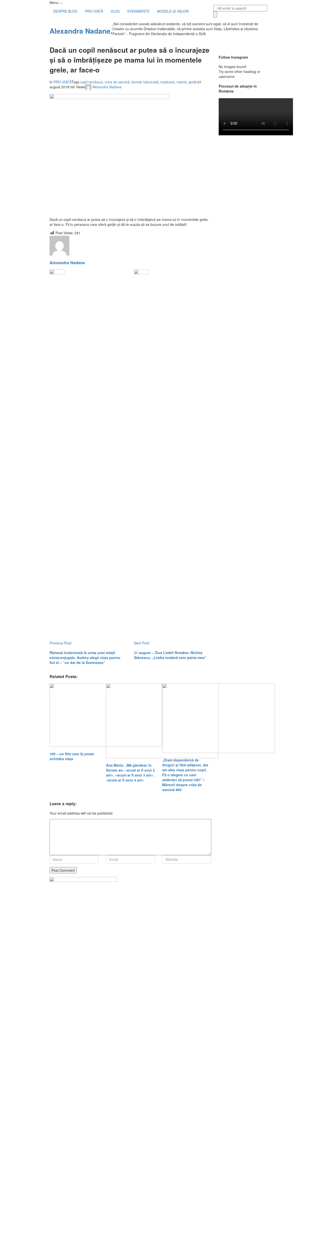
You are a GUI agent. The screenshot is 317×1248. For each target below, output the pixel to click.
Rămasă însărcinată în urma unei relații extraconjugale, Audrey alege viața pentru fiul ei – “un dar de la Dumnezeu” (85, 657)
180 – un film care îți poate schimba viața (72, 756)
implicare (167, 81)
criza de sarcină (117, 81)
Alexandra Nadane (80, 31)
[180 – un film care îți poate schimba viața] (74, 715)
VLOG (115, 11)
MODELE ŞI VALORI (173, 11)
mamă (181, 81)
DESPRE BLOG (65, 11)
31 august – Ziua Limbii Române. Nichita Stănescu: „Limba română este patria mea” (170, 655)
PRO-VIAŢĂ (94, 11)
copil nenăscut (91, 81)
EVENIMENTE (138, 11)
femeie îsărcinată (145, 81)
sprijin (193, 81)
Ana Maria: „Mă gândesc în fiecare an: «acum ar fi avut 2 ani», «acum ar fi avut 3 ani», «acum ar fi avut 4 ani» (130, 772)
